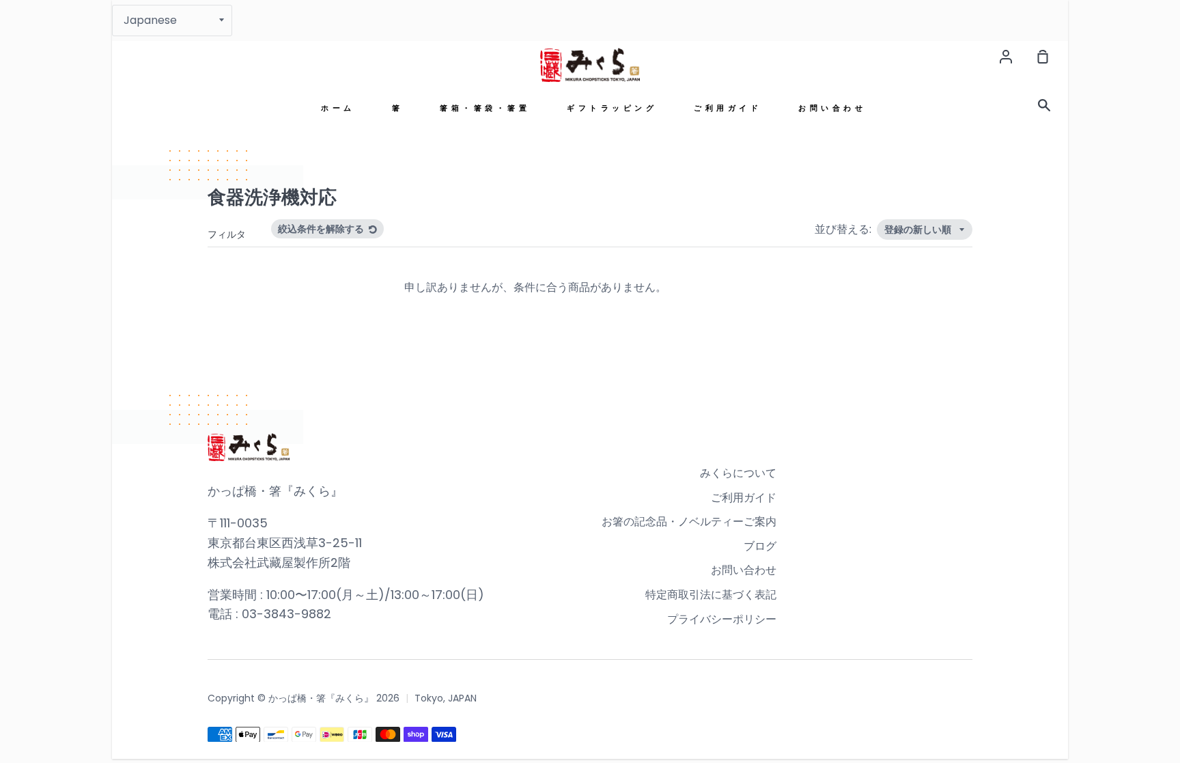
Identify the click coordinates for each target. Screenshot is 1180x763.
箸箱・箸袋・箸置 (485, 108)
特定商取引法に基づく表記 (710, 594)
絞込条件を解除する (322, 229)
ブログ (760, 546)
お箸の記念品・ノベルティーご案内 (689, 521)
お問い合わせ (832, 108)
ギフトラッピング (612, 108)
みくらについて (738, 473)
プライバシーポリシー (721, 619)
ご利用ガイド (727, 108)
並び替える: (844, 229)
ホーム (338, 108)
